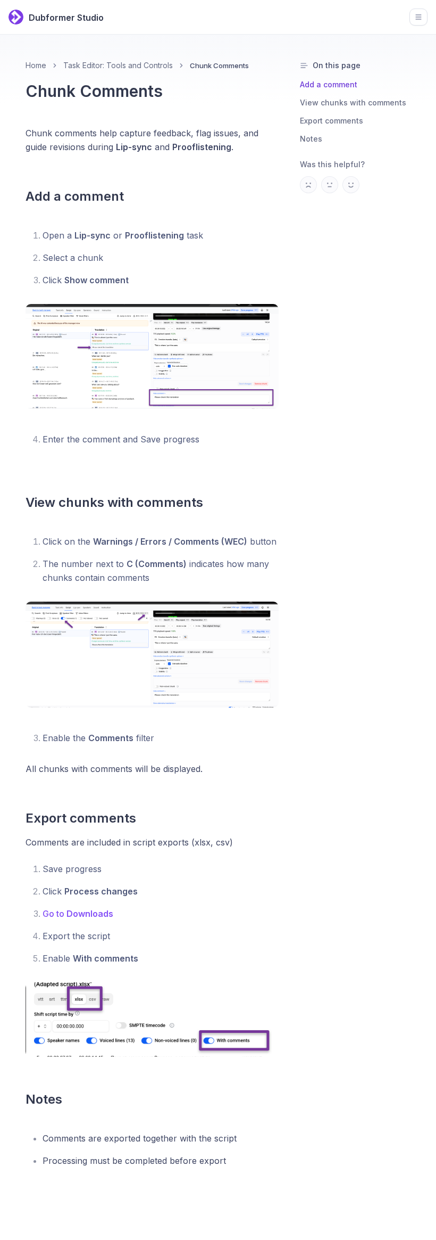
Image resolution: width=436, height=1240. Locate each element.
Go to (78, 913)
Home (36, 65)
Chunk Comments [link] (219, 65)
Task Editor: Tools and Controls (118, 65)
